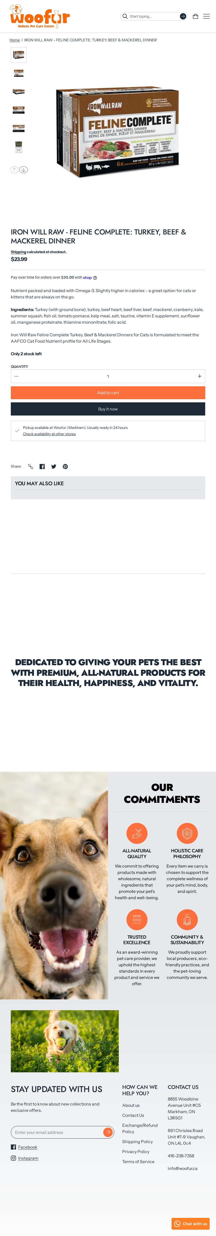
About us (131, 1105)
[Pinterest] (65, 466)
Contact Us (133, 1115)
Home (14, 40)
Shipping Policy (137, 1141)
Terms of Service (138, 1161)
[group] (19, 55)
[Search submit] (183, 16)
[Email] (30, 466)
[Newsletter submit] (108, 1132)
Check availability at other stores (49, 434)
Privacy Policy (135, 1151)
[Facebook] (42, 466)
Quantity (19, 366)
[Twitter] (54, 466)
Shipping (18, 251)
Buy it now (108, 409)
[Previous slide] (14, 169)
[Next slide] (23, 169)
